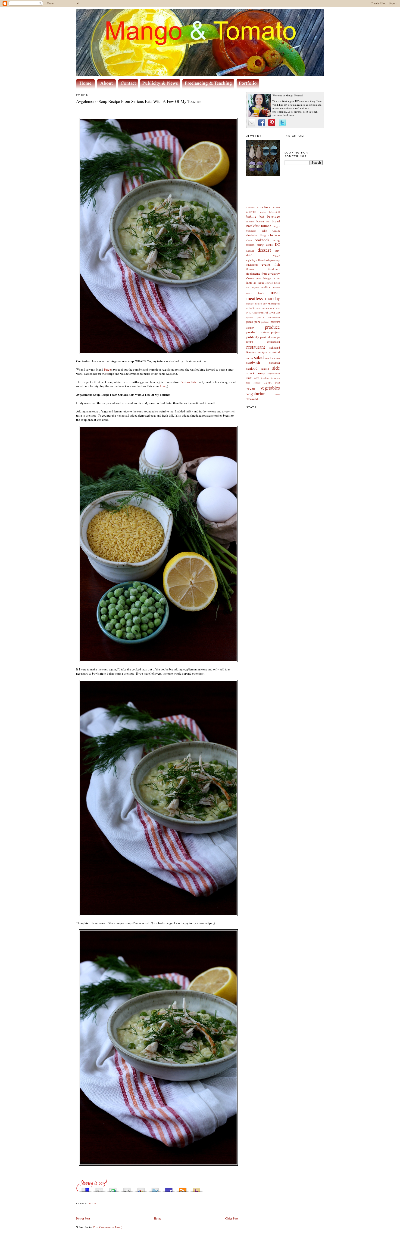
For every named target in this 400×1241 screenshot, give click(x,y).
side (276, 368)
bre (267, 221)
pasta (260, 317)
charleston (251, 235)
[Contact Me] (129, 87)
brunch (266, 225)
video (277, 394)
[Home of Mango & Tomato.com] (86, 87)
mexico (249, 303)
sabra (249, 358)
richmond (274, 347)
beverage (273, 216)
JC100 (277, 278)
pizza (249, 321)
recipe (276, 337)
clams (249, 240)
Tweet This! (155, 1188)
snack (250, 373)
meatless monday (263, 298)
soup (261, 373)
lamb (249, 282)
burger (276, 226)
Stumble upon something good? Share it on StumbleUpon (113, 1188)
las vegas (258, 282)
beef (261, 216)
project (275, 332)
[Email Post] (76, 1198)
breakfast (252, 225)
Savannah (274, 362)
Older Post (231, 1218)
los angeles (252, 287)
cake (264, 230)
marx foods (255, 293)
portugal (265, 321)
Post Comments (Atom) (107, 1227)
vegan (250, 388)
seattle (265, 368)
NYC (249, 312)
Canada (276, 230)
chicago (263, 235)
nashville (250, 308)
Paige (107, 369)
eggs (276, 255)
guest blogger (264, 278)
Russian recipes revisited (263, 352)
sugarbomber (274, 373)
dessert (264, 250)
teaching (265, 378)
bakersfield (274, 212)
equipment (252, 264)
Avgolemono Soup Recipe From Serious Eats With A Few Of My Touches (138, 101)
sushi (249, 378)
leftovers (269, 282)
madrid (276, 287)
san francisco (272, 358)
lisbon (277, 282)
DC (277, 244)
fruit (264, 273)
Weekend (252, 399)
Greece (250, 278)
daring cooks (264, 244)
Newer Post (83, 1218)
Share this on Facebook (169, 1188)
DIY (277, 251)
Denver (250, 250)
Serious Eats (188, 382)
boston (260, 221)
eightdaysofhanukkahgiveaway (263, 260)
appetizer (263, 207)
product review (257, 332)
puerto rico (266, 337)
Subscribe (183, 1188)
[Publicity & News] (161, 87)
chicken (274, 235)
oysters (249, 317)
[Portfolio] (249, 87)
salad (259, 357)
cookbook (262, 239)
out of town (267, 312)
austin (263, 212)
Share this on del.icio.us (85, 1188)
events (266, 264)
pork (257, 321)
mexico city (261, 303)
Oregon (256, 312)
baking (251, 216)
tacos (256, 378)
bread (276, 221)
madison (266, 287)
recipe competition (263, 341)
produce (272, 327)
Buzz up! (196, 1188)
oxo (278, 312)
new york (275, 308)
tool (248, 382)
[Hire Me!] (209, 87)
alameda (250, 207)
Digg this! (99, 1188)
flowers (250, 269)
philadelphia (274, 317)
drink (249, 255)
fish (277, 264)
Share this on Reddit (127, 1188)
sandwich (253, 362)
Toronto (256, 382)
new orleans (262, 308)
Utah (277, 382)
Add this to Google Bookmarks (141, 1188)
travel (268, 382)
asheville (251, 212)
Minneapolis (274, 303)
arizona (276, 207)
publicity (252, 337)
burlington (251, 230)
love (163, 386)
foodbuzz (274, 269)
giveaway (274, 273)
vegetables (270, 387)
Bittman (250, 221)
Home (157, 1218)
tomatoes (275, 378)
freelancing (253, 273)
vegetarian (256, 393)
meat (275, 292)
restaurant (255, 347)
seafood (251, 368)
